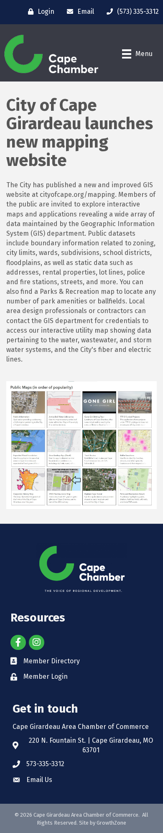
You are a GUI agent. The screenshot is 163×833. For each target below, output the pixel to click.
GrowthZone (111, 823)
